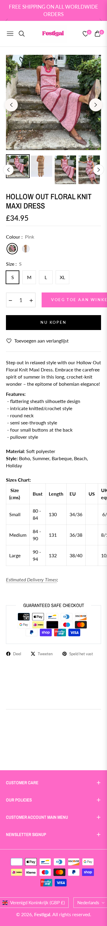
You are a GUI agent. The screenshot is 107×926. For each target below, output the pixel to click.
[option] (53, 102)
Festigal (42, 914)
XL (62, 277)
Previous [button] (11, 104)
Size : (14, 264)
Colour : (20, 236)
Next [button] (95, 104)
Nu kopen (53, 322)
